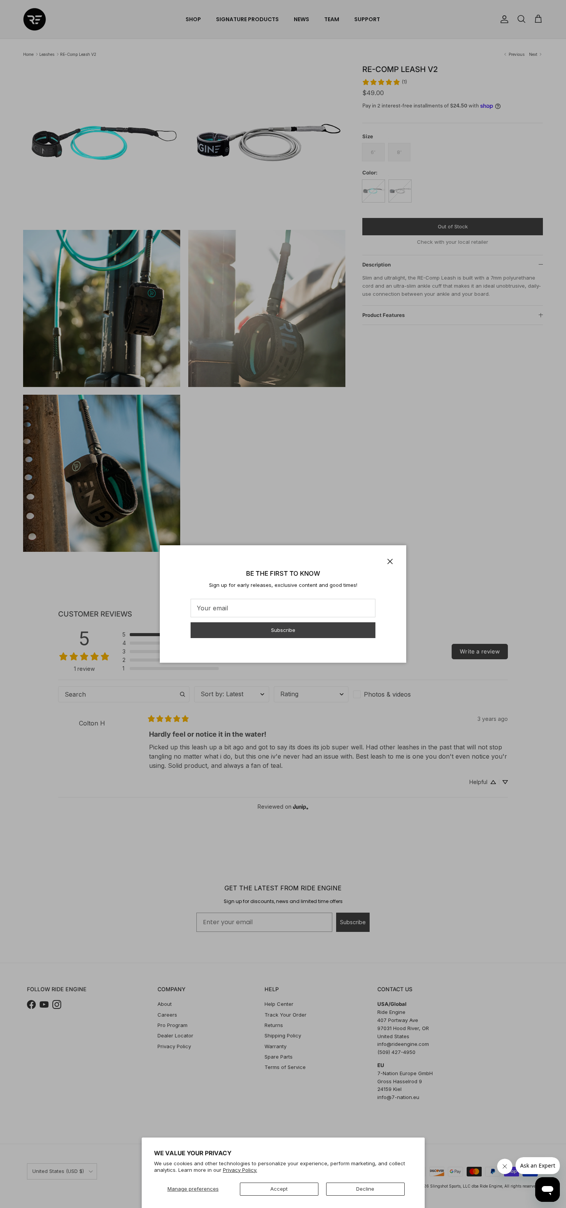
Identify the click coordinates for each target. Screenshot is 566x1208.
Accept (279, 1189)
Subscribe (283, 630)
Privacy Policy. (240, 1170)
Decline (365, 1189)
